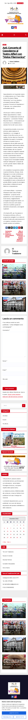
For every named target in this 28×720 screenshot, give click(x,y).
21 (10, 534)
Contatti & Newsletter (9, 564)
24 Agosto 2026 (10, 647)
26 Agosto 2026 (10, 613)
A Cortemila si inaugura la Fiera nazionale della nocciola (14, 662)
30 (17, 537)
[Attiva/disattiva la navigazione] (14, 35)
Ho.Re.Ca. (5, 423)
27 (7, 537)
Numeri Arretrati (7, 556)
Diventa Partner (7, 560)
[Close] (26, 701)
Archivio (5, 415)
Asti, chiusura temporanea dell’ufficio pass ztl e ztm (14, 304)
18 (23, 531)
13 (7, 531)
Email (5, 370)
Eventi (4, 44)
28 (10, 537)
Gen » (9, 542)
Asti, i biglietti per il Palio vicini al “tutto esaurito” (12, 288)
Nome (5, 361)
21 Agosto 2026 (9, 664)
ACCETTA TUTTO (14, 713)
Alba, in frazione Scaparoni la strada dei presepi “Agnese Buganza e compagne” (19, 236)
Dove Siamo (6, 568)
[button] (25, 35)
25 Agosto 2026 (10, 630)
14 (10, 531)
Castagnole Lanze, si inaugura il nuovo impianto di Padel (9, 234)
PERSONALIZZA (7, 717)
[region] (14, 709)
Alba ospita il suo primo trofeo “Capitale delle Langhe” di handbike (14, 271)
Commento (6, 330)
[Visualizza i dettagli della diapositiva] (14, 87)
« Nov (4, 542)
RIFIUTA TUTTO (20, 717)
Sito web (5, 379)
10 (20, 528)
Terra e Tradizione (14, 61)
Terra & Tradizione (8, 552)
